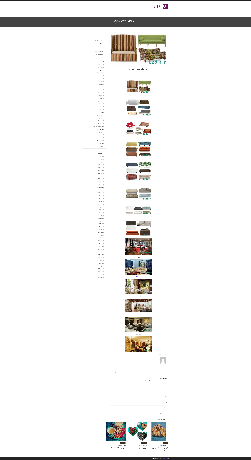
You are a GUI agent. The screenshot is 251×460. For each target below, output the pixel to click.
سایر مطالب (164, 58)
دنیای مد (101, 87)
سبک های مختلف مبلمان (157, 64)
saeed (162, 60)
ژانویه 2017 (100, 249)
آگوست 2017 (100, 229)
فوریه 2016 (100, 271)
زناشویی (101, 98)
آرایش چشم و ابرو (99, 64)
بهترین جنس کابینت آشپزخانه (161, 372)
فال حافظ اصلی (101, 33)
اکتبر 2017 (101, 224)
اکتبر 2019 (101, 195)
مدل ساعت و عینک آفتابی (98, 126)
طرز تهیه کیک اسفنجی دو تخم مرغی (96, 48)
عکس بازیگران (100, 115)
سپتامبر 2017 (100, 226)
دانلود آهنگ (101, 78)
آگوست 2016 (100, 254)
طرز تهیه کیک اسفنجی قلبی (97, 51)
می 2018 (101, 209)
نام (166, 396)
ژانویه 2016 (100, 274)
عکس (102, 112)
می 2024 (101, 156)
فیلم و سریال (100, 120)
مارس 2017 (100, 243)
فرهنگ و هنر (100, 118)
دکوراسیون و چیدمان (160, 354)
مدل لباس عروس (113, 372)
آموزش (101, 70)
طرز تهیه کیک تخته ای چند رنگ (97, 43)
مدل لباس (101, 132)
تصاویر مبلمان (138, 277)
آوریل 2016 (100, 266)
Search (85, 15)
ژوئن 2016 (101, 260)
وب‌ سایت (165, 407)
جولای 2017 (100, 232)
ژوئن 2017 (101, 235)
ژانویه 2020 (100, 193)
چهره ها (101, 146)
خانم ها (101, 75)
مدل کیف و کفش (99, 140)
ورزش (101, 143)
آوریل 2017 (100, 240)
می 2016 (101, 263)
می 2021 (101, 181)
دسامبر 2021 (100, 176)
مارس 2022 (100, 167)
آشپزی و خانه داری (99, 67)
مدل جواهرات (100, 123)
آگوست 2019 (100, 201)
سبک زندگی (100, 104)
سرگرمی (101, 106)
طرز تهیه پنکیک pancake (139, 448)
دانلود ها (101, 81)
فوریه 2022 (100, 170)
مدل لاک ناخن (100, 129)
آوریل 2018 (100, 212)
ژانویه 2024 (100, 162)
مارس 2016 (100, 269)
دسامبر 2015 (100, 277)
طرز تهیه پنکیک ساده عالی (118, 448)
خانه (166, 15)
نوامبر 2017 (100, 221)
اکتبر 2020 (101, 184)
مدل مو (101, 137)
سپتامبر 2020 (100, 187)
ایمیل (165, 402)
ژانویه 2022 (100, 173)
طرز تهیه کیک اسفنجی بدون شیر (96, 45)
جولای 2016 (100, 257)
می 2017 (101, 238)
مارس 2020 (100, 190)
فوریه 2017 (100, 246)
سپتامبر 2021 (100, 178)
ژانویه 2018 (100, 215)
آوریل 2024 (100, 159)
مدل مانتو (101, 134)
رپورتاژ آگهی (100, 95)
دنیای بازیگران (100, 84)
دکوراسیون (101, 89)
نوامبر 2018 (100, 207)
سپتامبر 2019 (100, 198)
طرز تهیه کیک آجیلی (99, 54)
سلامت (101, 109)
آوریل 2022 (100, 164)
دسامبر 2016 (100, 252)
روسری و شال (100, 92)
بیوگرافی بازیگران (99, 73)
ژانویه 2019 (100, 204)
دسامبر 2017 (100, 218)
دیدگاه (165, 384)
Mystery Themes (164, 458)
